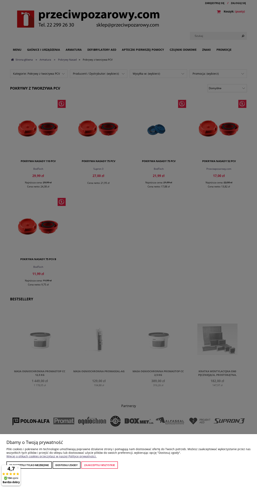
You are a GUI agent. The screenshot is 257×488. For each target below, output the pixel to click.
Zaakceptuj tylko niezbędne (29, 465)
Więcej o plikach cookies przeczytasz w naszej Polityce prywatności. (51, 456)
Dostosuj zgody (66, 465)
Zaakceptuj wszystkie (99, 465)
